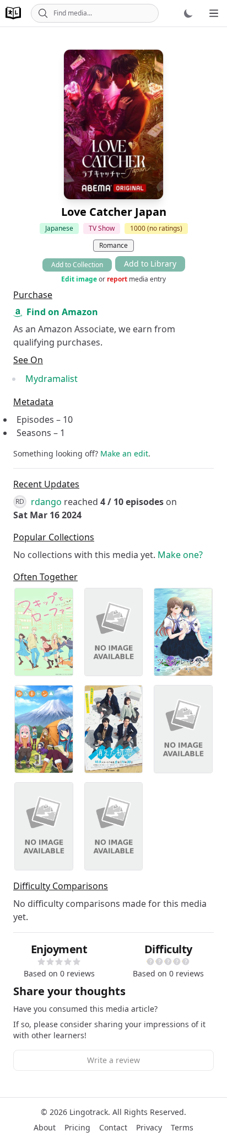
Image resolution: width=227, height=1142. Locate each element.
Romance (113, 245)
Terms (182, 1127)
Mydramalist (51, 379)
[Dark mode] (188, 13)
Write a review (113, 1060)
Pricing (77, 1127)
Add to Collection (77, 264)
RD (19, 501)
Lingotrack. (89, 1112)
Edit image (79, 279)
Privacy (149, 1127)
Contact (113, 1127)
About (45, 1127)
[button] (41, 961)
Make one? (180, 555)
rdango (46, 502)
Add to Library (150, 263)
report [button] (117, 279)
